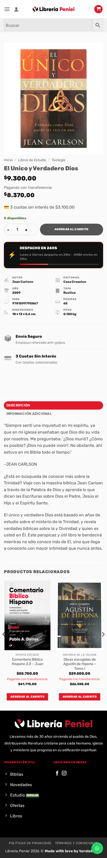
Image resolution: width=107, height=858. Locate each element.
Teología (58, 160)
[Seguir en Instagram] (64, 773)
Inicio (8, 160)
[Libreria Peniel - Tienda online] (53, 9)
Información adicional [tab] (29, 414)
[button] (7, 9)
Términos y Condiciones (76, 843)
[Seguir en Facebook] (57, 773)
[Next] (103, 645)
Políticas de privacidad (30, 843)
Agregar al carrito (72, 229)
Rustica (69, 293)
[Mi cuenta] (16, 9)
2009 (16, 293)
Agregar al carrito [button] (27, 696)
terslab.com (90, 851)
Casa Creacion (74, 282)
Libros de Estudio (32, 160)
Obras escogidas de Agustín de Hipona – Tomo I (79, 664)
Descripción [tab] (18, 405)
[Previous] (4, 645)
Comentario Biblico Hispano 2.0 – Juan (27, 661)
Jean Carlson (22, 282)
